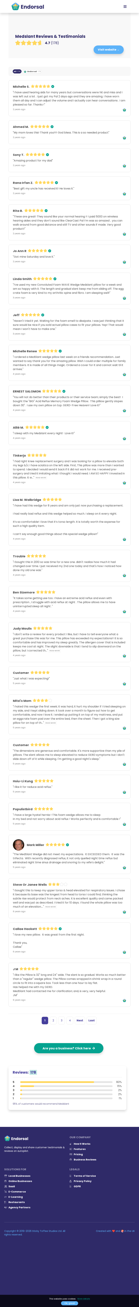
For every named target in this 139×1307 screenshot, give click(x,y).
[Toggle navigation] (125, 6)
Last (91, 1020)
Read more (41, 478)
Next (80, 1020)
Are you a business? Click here (67, 1048)
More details (83, 1298)
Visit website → (109, 50)
